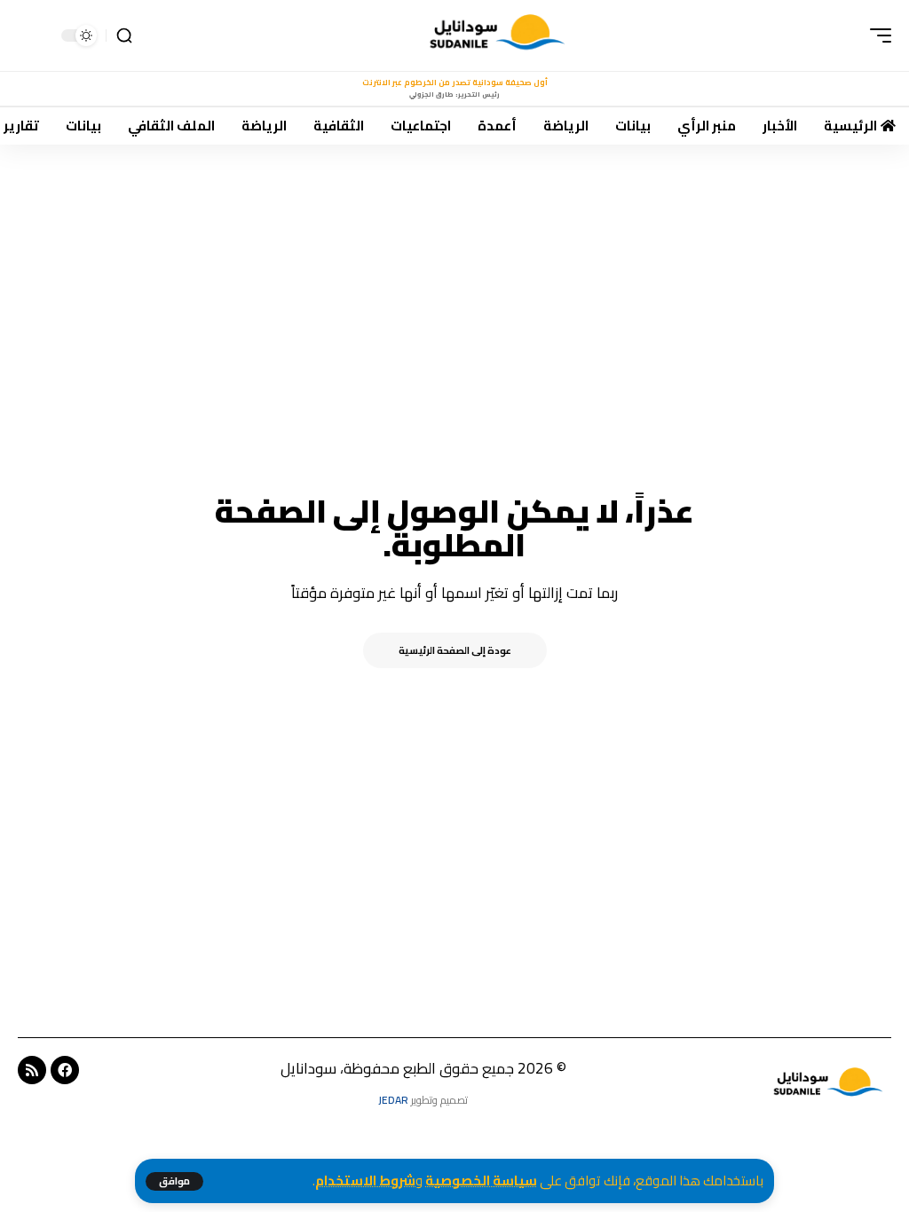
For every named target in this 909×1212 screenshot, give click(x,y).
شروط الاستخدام (365, 1180)
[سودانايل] (498, 35)
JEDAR (393, 1100)
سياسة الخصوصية (481, 1180)
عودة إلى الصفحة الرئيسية (455, 650)
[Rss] (32, 1070)
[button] (174, 1181)
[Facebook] (65, 1070)
